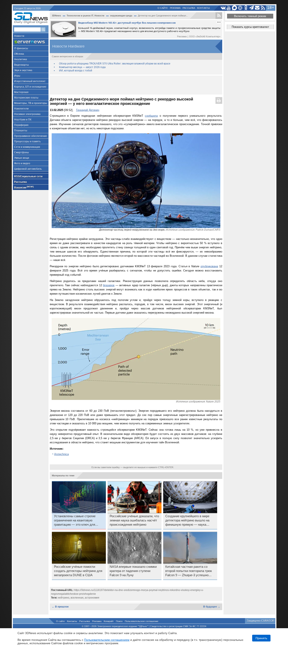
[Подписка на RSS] (263, 8)
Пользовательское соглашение (141, 621)
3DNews (56, 15)
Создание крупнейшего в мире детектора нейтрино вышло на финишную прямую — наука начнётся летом (187, 520)
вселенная (77, 597)
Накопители (21, 108)
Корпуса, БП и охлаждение (30, 86)
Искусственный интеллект (30, 81)
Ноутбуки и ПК (22, 119)
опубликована (209, 266)
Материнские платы (26, 97)
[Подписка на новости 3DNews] (257, 8)
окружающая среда (121, 15)
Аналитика (20, 59)
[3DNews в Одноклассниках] (246, 8)
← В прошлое (60, 606)
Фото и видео (22, 163)
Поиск (119, 621)
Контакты (203, 8)
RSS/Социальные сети (28, 176)
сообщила (151, 115)
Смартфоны (21, 152)
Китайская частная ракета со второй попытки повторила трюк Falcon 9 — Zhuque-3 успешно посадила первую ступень (188, 571)
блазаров (108, 285)
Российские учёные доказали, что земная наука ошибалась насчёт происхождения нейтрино (134, 520)
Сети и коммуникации (27, 147)
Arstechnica (61, 454)
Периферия (21, 125)
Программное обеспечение (30, 136)
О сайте (162, 8)
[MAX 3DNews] (234, 8)
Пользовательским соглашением (106, 639)
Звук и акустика (23, 70)
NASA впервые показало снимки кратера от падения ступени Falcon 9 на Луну (133, 571)
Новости (19, 36)
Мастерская (21, 92)
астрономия (92, 597)
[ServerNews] (30, 42)
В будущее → (211, 606)
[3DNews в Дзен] (240, 8)
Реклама (175, 8)
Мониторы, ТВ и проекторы (30, 103)
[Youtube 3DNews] (229, 8)
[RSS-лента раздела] (218, 15)
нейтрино (63, 597)
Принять (261, 638)
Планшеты (20, 130)
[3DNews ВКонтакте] (223, 8)
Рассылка (189, 8)
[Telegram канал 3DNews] (251, 8)
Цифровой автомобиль (28, 168)
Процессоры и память (27, 141)
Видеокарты (21, 64)
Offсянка (19, 53)
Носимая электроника (27, 114)
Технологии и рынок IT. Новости (85, 15)
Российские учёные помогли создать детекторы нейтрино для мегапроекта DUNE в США (78, 571)
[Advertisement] (136, 85)
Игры (17, 75)
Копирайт (109, 621)
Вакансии (24, 187)
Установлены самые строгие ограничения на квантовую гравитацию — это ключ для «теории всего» (75, 520)
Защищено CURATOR (260, 620)
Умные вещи (21, 157)
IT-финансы (21, 48)
